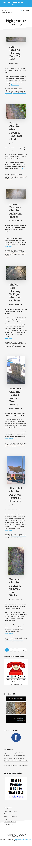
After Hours (14, 90)
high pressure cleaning (20, 91)
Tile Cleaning (21, 641)
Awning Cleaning (15, 535)
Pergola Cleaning (19, 537)
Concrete (13, 176)
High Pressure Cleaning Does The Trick (15, 53)
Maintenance (8, 177)
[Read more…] (15, 85)
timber (6, 346)
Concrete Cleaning (22, 638)
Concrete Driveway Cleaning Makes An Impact (15, 210)
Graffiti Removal (8, 639)
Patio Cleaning (17, 345)
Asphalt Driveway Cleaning (17, 251)
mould (10, 92)
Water (6, 94)
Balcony (13, 343)
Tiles (11, 178)
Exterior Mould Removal (10, 816)
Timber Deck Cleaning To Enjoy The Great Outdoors (15, 292)
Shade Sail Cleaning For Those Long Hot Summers (15, 495)
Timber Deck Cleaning (20, 346)
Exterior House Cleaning (10, 811)
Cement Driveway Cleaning (11, 253)
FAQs (5, 819)
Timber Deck (11, 346)
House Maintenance (9, 824)
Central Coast (20, 90)
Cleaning (13, 443)
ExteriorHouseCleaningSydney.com (22, 839)
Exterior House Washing (10, 814)
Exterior (12, 91)
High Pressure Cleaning (16, 88)
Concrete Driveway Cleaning (11, 254)
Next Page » (22, 650)
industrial (7, 92)
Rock (18, 444)
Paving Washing (22, 177)
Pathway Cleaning (9, 641)
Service (20, 92)
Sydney (24, 92)
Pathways (15, 641)
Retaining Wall (13, 444)
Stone (6, 446)
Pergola (23, 345)
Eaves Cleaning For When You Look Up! (14, 758)
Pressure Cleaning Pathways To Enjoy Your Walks (15, 587)
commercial (7, 91)
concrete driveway (22, 253)
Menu (27, 11)
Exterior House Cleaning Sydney (7, 11)
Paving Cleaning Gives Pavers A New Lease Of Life (15, 131)
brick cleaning (14, 638)
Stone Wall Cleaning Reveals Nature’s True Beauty (15, 396)
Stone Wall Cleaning (12, 446)
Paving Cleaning (14, 177)
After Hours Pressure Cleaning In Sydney (14, 755)
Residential (15, 92)
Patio (12, 345)
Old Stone (7, 444)
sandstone (7, 178)
